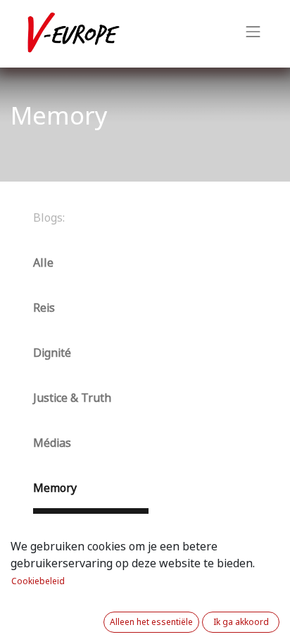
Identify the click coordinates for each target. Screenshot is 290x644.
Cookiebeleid (38, 581)
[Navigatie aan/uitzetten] (253, 33)
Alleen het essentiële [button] (151, 622)
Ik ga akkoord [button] (241, 622)
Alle (43, 262)
